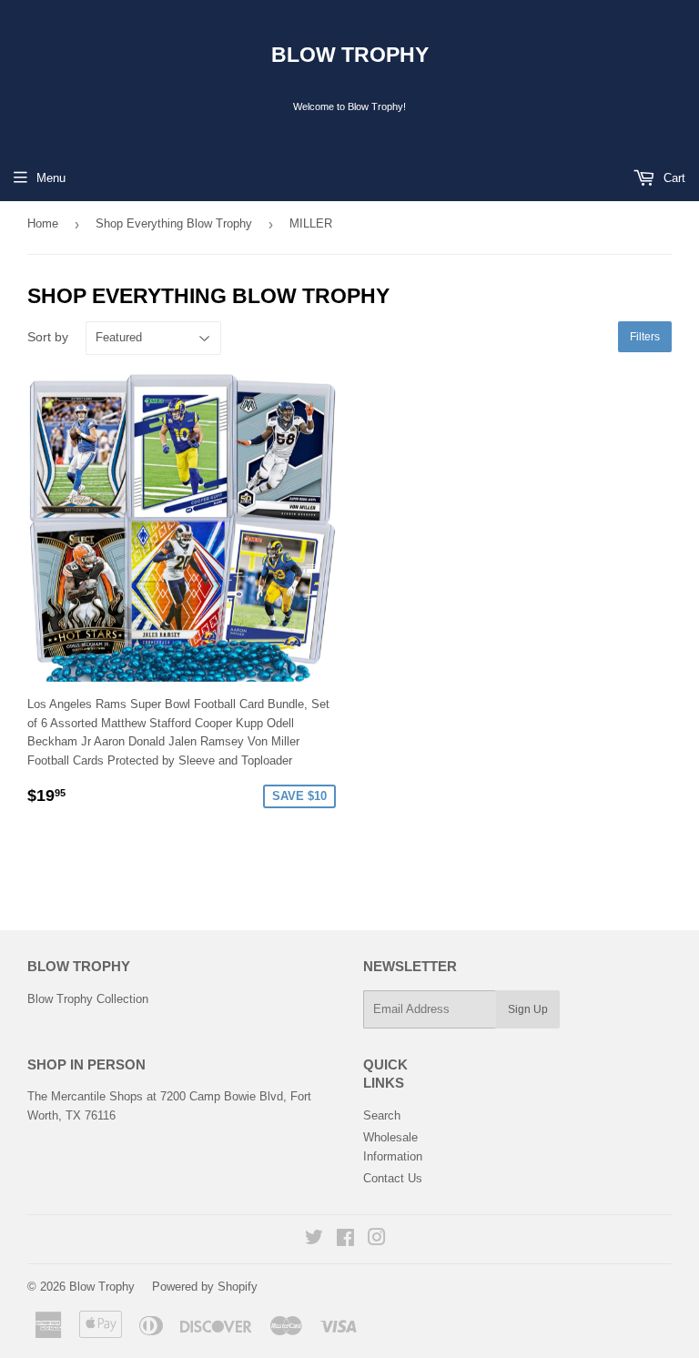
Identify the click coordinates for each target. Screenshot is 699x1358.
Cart (672, 178)
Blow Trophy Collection (87, 999)
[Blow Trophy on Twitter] (314, 1240)
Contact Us (392, 1178)
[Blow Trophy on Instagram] (377, 1240)
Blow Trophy (350, 55)
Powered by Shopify (205, 1286)
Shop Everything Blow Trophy (174, 223)
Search (381, 1115)
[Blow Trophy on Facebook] (345, 1240)
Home (42, 223)
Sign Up (528, 1009)
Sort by (47, 336)
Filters (645, 336)
